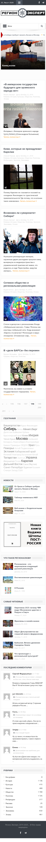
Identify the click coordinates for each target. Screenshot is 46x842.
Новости (9, 788)
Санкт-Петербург (13, 467)
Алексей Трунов (9, 156)
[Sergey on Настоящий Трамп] (7, 732)
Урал (31, 445)
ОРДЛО (24, 445)
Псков (18, 461)
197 (25, 404)
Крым (12, 438)
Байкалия (17, 432)
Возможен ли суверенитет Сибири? (20, 214)
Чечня (6, 438)
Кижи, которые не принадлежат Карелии (23, 150)
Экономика (25, 160)
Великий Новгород (12, 454)
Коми (25, 435)
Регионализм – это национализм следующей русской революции (26, 566)
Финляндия (32, 425)
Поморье (9, 448)
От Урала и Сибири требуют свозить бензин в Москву (27, 487)
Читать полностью (11, 137)
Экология (16, 160)
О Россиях (19, 588)
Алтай (17, 448)
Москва (22, 438)
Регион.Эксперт (9, 95)
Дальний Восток (13, 464)
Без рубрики (10, 777)
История (13, 97)
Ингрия (33, 435)
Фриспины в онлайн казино (26, 621)
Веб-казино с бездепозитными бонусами (28, 509)
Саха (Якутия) (30, 464)
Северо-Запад (10, 470)
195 (12, 404)
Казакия (36, 467)
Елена (15, 747)
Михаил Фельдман (10, 354)
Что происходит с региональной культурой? (26, 654)
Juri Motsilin (18, 694)
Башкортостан (12, 425)
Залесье (21, 457)
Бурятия (28, 467)
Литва (20, 429)
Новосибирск (19, 442)
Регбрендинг (8, 160)
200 (39, 407)
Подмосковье (27, 448)
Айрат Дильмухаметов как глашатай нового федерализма (28, 632)
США (20, 470)
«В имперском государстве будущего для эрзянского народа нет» (20, 87)
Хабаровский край (25, 451)
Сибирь (10, 428)
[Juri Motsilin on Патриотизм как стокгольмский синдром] (7, 696)
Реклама (9, 803)
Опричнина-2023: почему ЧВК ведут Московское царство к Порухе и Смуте (27, 609)
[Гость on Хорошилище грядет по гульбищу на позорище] (7, 714)
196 (19, 404)
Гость (15, 712)
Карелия (27, 461)
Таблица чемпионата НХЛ (26, 497)
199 (39, 404)
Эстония (9, 451)
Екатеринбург (32, 442)
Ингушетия (9, 461)
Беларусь (8, 442)
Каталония (27, 454)
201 (4, 411)
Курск (23, 425)
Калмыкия (33, 439)
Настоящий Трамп (23, 733)
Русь (37, 445)
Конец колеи (39, 35)
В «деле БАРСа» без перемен (21, 350)
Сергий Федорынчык (22, 673)
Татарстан (10, 457)
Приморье (15, 445)
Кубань (25, 432)
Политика (36, 97)
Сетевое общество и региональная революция (19, 284)
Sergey (15, 729)
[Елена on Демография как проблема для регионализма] (7, 750)
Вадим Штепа (9, 290)
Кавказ (7, 445)
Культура (20, 97)
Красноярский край (13, 435)
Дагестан (8, 432)
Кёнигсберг (30, 429)
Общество (28, 97)
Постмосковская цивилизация (28, 577)
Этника (6, 99)
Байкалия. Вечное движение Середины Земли (27, 643)
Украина (31, 457)
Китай (35, 454)
